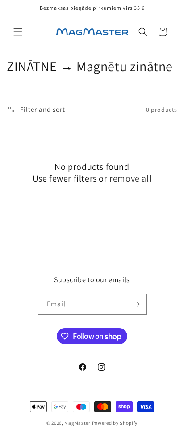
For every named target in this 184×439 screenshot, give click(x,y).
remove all (130, 178)
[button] (18, 32)
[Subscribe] (136, 304)
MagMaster (77, 423)
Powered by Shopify (115, 423)
